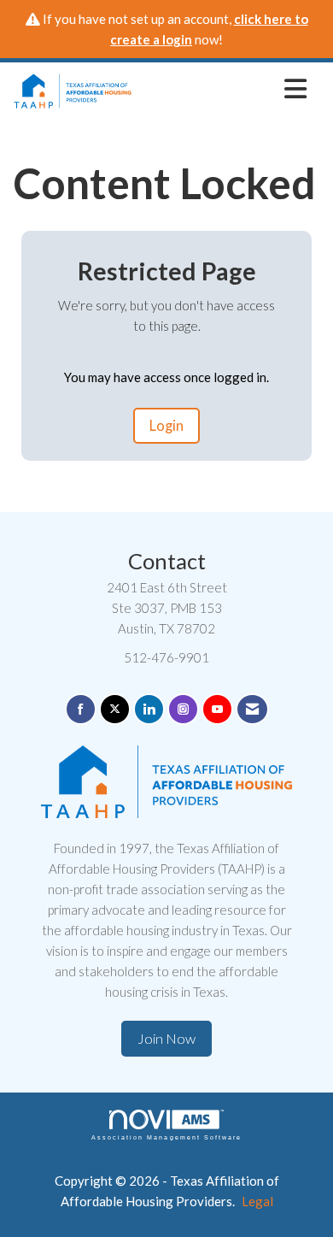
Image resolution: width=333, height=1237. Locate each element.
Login (166, 425)
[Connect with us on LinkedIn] (149, 709)
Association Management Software (166, 1137)
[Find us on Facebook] (80, 709)
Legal (257, 1201)
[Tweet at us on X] (115, 709)
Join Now (166, 1038)
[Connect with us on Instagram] (183, 709)
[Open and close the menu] (224, 88)
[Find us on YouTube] (217, 709)
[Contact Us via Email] (252, 709)
